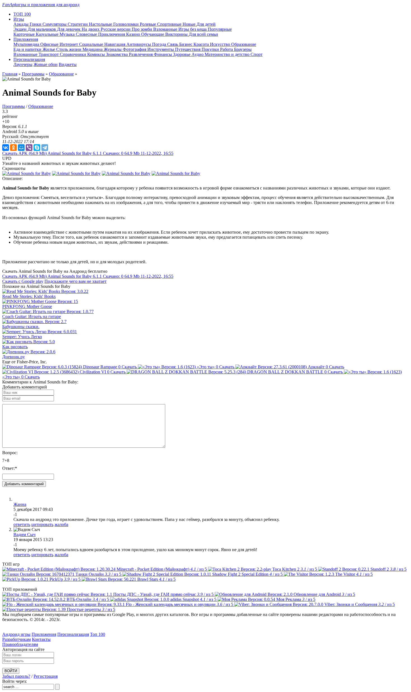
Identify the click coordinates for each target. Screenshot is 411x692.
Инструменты (161, 49)
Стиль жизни (69, 49)
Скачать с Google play (22, 281)
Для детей (206, 24)
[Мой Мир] (21, 147)
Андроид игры (16, 634)
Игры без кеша (193, 29)
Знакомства (117, 54)
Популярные (220, 29)
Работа (227, 49)
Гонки (36, 24)
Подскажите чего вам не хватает (75, 281)
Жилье (49, 49)
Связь (173, 44)
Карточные (24, 34)
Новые (190, 24)
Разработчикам (16, 639)
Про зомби (142, 29)
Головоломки (126, 24)
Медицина (93, 49)
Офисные (50, 44)
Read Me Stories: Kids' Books (29, 296)
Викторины (177, 34)
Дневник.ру (13, 356)
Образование (243, 44)
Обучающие (153, 34)
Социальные (91, 44)
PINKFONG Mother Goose (27, 306)
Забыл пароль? (16, 676)
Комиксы (96, 54)
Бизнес (186, 44)
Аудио (198, 54)
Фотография (135, 49)
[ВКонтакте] (5, 147)
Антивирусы (139, 44)
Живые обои (46, 64)
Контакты (41, 639)
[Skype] (37, 147)
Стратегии (78, 24)
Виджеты (68, 64)
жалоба (61, 524)
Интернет (69, 44)
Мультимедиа (26, 44)
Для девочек (69, 29)
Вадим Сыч (24, 534)
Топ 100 (97, 634)
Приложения (44, 634)
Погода (159, 44)
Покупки (211, 49)
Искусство (220, 44)
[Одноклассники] (13, 147)
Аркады (21, 24)
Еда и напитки (27, 49)
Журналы (113, 49)
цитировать (42, 524)
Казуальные (48, 34)
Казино (133, 34)
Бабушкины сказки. (20, 326)
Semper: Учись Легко (22, 336)
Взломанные (165, 29)
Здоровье (182, 54)
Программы (33, 74)
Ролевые (148, 24)
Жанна (19, 504)
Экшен (20, 29)
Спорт (257, 54)
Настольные (101, 24)
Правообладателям (20, 644)
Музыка (68, 34)
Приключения (112, 34)
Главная (9, 74)
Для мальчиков (42, 29)
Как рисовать (15, 346)
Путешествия (188, 49)
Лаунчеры (22, 64)
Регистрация (46, 676)
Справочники (73, 54)
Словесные (87, 34)
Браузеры (243, 49)
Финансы (163, 54)
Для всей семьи (203, 34)
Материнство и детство (228, 54)
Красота (201, 44)
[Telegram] (44, 147)
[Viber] (29, 147)
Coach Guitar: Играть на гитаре (31, 316)
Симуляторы (55, 24)
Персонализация (73, 634)
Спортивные (170, 24)
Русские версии (116, 29)
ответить (21, 524)
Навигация (115, 44)
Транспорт (49, 54)
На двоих (91, 29)
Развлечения (141, 54)
